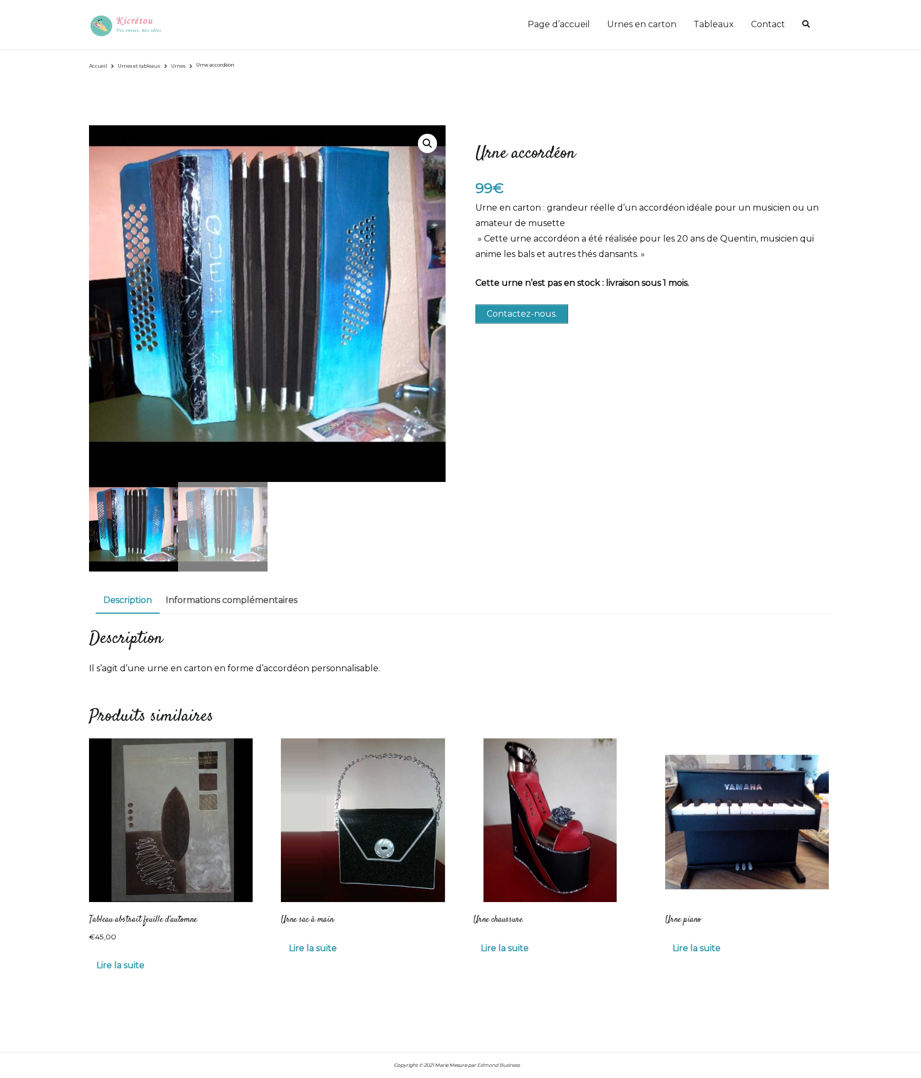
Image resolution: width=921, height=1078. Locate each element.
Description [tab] (127, 600)
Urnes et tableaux (139, 66)
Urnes (178, 66)
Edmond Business (498, 1065)
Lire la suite (120, 965)
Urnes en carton (641, 24)
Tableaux (713, 24)
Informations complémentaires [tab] (231, 600)
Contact (768, 24)
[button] (427, 143)
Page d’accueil (559, 24)
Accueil (98, 66)
